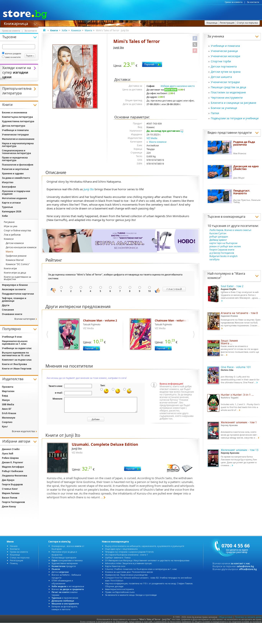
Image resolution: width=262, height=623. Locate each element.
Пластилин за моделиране (228, 92)
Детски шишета (221, 77)
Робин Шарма (10, 458)
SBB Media (8, 404)
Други (5, 305)
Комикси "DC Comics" (18, 264)
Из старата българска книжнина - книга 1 (126, 554)
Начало (14, 546)
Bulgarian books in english (223, 256)
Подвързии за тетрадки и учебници (235, 118)
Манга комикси (157, 141)
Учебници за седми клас (17, 348)
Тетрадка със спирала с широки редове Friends (129, 551)
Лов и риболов (12, 234)
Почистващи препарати (64, 557)
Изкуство (7, 182)
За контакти (253, 2)
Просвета (7, 386)
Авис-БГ (7, 408)
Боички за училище (224, 108)
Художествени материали (65, 563)
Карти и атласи (11, 202)
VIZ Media (152, 138)
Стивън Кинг (10, 488)
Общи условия (226, 617)
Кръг (5, 426)
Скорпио (7, 422)
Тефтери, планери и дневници (14, 299)
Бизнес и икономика (14, 112)
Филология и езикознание (18, 139)
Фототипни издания (14, 198)
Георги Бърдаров (12, 484)
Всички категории (24, 319)
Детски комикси (15, 243)
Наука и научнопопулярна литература (18, 145)
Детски (60, 571)
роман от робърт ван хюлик (225, 246)
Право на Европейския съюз (119, 592)
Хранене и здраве (13, 173)
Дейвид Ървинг (218, 239)
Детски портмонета (224, 66)
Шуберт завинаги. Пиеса (117, 557)
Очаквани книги (12, 314)
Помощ (14, 563)
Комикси (76, 30)
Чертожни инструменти (227, 97)
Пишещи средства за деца (228, 87)
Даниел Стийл (11, 449)
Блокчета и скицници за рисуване (233, 103)
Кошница (15, 554)
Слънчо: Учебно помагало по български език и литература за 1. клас (141, 569)
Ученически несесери (225, 56)
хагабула (214, 259)
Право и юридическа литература (15, 159)
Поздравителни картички (18, 293)
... (102, 497)
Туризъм (7, 207)
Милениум (8, 417)
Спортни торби (221, 61)
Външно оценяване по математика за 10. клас (16, 354)
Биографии (9, 186)
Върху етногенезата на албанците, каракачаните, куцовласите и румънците (144, 546)
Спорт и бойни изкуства (17, 230)
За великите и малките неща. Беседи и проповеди (131, 594)
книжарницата (234, 216)
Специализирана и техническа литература (16, 152)
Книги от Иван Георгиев (16, 368)
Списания (8, 309)
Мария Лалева (10, 493)
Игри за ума (10, 226)
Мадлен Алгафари (13, 466)
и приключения (65, 597)
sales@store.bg (245, 566)
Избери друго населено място (178, 86)
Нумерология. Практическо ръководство (126, 574)
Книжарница (16, 23)
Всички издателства (23, 431)
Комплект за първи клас (17, 359)
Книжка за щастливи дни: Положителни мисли (129, 571)
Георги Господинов (13, 502)
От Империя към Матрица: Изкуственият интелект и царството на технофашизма (147, 560)
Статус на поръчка (19, 557)
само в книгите (13, 57)
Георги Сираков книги (221, 249)
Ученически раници (224, 51)
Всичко (68, 589)
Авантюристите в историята (119, 589)
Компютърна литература (17, 117)
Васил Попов (9, 497)
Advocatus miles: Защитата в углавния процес (128, 563)
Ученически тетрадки (225, 82)
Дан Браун (8, 480)
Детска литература (13, 125)
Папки (215, 113)
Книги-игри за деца (15, 272)
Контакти (15, 548)
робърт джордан (218, 236)
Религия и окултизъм (15, 169)
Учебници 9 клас (12, 336)
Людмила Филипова (14, 475)
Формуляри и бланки (15, 285)
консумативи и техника (67, 560)
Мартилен (8, 391)
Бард (5, 395)
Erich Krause (9, 413)
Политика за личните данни (248, 617)
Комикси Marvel (15, 260)
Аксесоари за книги (14, 289)
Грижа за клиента (233, 2)
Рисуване (9, 222)
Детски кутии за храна (226, 71)
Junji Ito (118, 47)
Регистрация (16, 560)
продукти (64, 566)
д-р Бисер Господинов (221, 253)
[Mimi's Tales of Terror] (75, 76)
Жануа (6, 400)
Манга (88, 30)
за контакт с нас (240, 563)
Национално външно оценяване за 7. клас (14, 342)
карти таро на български (223, 243)
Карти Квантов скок (115, 566)
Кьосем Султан (217, 233)
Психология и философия (17, 164)
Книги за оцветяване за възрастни (17, 278)
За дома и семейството (16, 178)
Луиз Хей (7, 453)
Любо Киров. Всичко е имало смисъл (230, 230)
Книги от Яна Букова (14, 364)
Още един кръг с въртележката (121, 548)
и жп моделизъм (68, 586)
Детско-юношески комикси (21, 247)
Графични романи (16, 255)
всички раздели (13, 53)
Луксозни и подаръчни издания (16, 192)
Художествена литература (18, 121)
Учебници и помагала (225, 46)
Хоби (64, 30)
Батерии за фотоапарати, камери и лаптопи (65, 608)
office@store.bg (248, 569)
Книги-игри (10, 268)
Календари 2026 (11, 211)
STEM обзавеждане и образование (62, 582)
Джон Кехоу (9, 506)
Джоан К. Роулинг (12, 462)
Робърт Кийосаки (12, 471)
